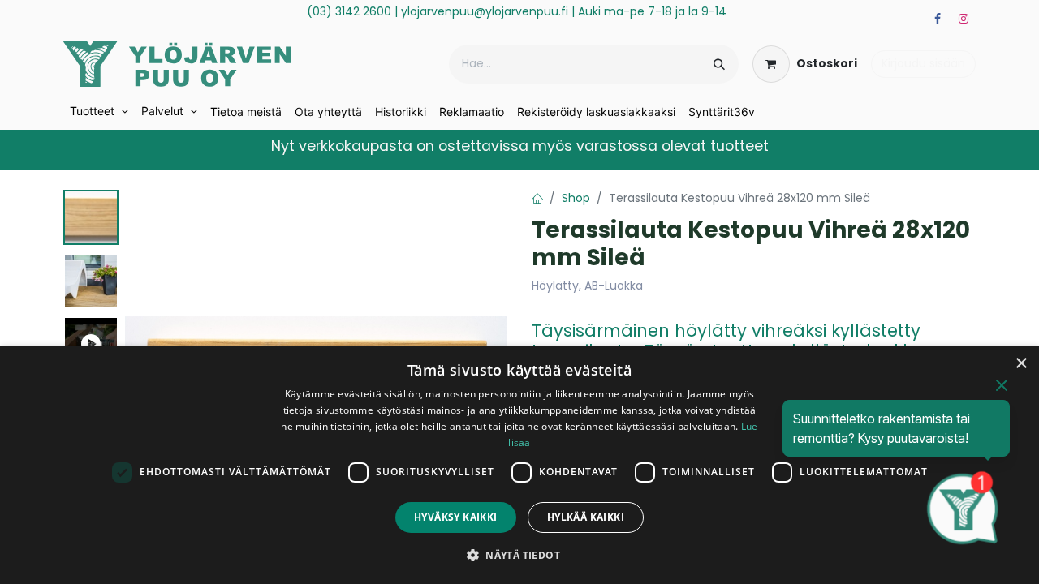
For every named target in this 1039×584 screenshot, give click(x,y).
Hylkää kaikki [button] (585, 517)
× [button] (1021, 364)
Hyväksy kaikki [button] (456, 517)
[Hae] (719, 64)
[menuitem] (99, 111)
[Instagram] (963, 18)
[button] (519, 555)
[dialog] (519, 465)
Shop (576, 198)
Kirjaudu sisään (923, 63)
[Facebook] (937, 18)
